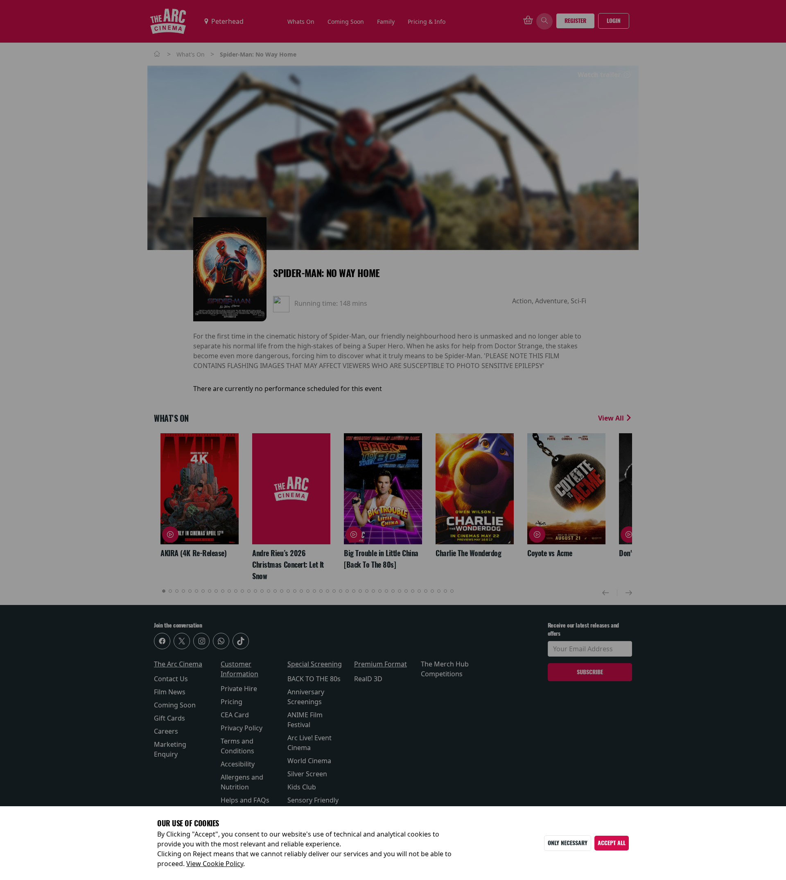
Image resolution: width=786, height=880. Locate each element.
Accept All (612, 843)
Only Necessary (567, 843)
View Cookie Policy (214, 863)
